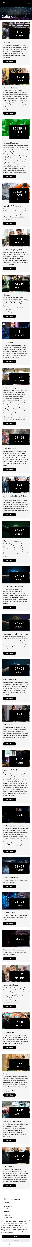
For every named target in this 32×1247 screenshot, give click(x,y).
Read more (16, 1232)
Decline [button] (16, 1240)
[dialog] (16, 1232)
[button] (28, 3)
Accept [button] (16, 1236)
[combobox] (30, 1220)
